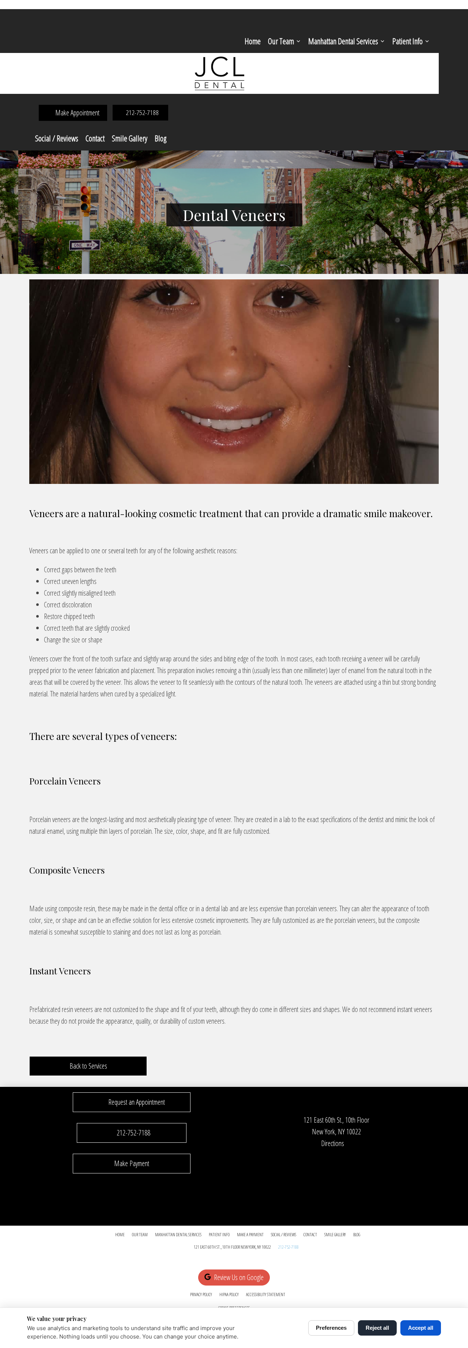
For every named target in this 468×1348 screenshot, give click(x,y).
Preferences (331, 1328)
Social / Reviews (56, 138)
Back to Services (88, 1066)
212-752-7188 (288, 1247)
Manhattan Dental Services (343, 40)
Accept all (420, 1328)
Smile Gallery (129, 138)
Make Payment (131, 1163)
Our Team (281, 40)
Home (253, 40)
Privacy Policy (201, 1294)
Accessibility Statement (265, 1294)
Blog (160, 138)
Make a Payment (250, 1234)
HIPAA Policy (229, 1294)
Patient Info (407, 40)
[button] (131, 1102)
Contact (95, 138)
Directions (332, 1143)
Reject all (377, 1328)
